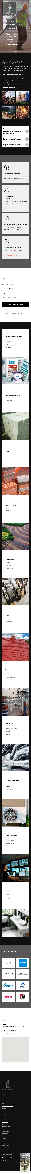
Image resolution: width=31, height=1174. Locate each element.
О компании (4, 1113)
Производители (5, 1121)
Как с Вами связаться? (8, 284)
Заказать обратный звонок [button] (7, 1154)
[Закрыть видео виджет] (29, 1153)
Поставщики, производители (7, 1105)
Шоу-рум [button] (3, 1110)
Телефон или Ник (6, 293)
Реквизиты (4, 1108)
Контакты (4, 1115)
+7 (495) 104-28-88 (7, 1157)
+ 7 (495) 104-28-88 (11, 1030)
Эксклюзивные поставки (12, 247)
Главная (3, 1101)
